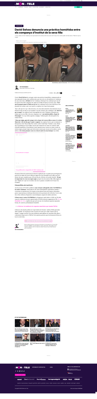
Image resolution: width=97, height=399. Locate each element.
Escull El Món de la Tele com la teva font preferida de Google (39, 221)
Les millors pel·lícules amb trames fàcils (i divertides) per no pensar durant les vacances (70, 147)
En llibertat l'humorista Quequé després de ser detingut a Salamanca (51, 344)
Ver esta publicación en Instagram (22, 152)
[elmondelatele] (67, 379)
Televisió (26, 7)
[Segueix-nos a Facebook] (16, 371)
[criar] (77, 379)
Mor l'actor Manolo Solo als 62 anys (37, 344)
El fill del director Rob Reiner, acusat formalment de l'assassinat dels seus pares (52, 330)
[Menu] (16, 7)
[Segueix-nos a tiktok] (24, 371)
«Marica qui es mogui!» (21, 40)
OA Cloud (80, 388)
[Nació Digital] (25, 4)
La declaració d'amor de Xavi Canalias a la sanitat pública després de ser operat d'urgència (22, 345)
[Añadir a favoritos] (61, 93)
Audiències (20, 7)
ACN (66, 123)
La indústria (47, 7)
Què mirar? (41, 7)
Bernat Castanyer (69, 141)
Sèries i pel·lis (69, 143)
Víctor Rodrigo (68, 150)
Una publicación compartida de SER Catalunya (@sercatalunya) (33, 170)
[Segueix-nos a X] (18, 371)
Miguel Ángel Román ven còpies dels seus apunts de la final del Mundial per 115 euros (70, 129)
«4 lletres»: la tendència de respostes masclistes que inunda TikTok (31, 42)
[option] (48, 64)
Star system (35, 7)
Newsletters (68, 0)
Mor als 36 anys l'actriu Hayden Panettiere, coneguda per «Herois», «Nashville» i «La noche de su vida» (37, 330)
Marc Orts (67, 113)
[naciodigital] (19, 379)
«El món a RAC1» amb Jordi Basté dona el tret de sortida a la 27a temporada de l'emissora (71, 119)
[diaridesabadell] (29, 379)
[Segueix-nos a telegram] (22, 371)
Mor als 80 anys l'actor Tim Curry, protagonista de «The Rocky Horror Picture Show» (21, 330)
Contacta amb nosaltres (20, 374)
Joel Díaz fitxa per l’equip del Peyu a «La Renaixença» (70, 111)
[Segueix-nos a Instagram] (20, 371)
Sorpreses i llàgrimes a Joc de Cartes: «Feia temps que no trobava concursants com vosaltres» (71, 137)
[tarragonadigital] (54, 379)
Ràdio (30, 7)
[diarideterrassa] (41, 379)
